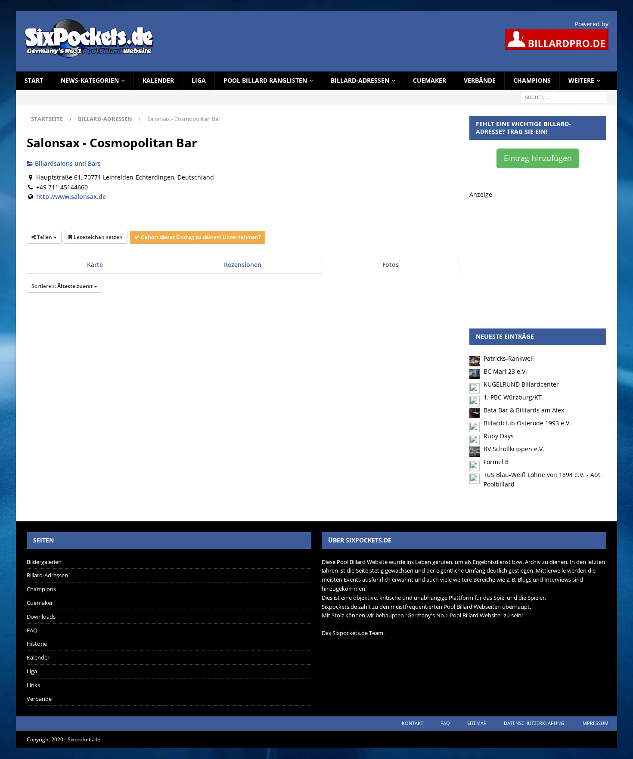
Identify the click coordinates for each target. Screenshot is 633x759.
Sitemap (477, 723)
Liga (199, 80)
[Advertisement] (537, 253)
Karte (95, 264)
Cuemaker (429, 80)
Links (33, 685)
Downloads (41, 616)
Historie (37, 643)
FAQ (32, 630)
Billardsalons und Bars (67, 163)
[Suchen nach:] (563, 97)
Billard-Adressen (360, 80)
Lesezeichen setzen (97, 237)
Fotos (390, 264)
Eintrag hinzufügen (538, 158)
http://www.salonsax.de (71, 196)
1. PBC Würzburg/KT (513, 397)
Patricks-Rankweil (509, 358)
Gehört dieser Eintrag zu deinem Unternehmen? (200, 237)
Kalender (158, 80)
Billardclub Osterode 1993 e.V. (527, 423)
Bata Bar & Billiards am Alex (524, 410)
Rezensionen (242, 264)
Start (34, 80)
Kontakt (412, 723)
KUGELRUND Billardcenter (521, 384)
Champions (532, 80)
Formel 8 (496, 462)
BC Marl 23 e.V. (505, 371)
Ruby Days (499, 436)
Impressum (594, 723)
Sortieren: (62, 286)
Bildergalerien (44, 562)
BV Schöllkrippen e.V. (514, 449)
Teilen (44, 237)
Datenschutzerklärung (534, 723)
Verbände (480, 80)
